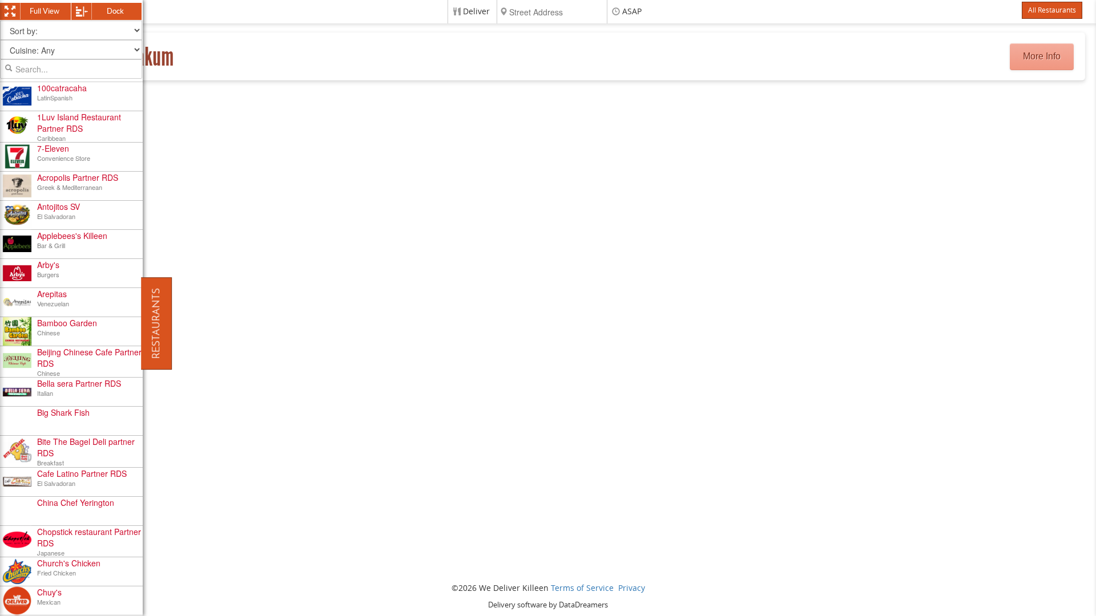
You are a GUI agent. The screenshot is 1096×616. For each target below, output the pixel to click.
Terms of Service (582, 588)
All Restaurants (1052, 10)
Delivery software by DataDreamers (548, 605)
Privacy (631, 588)
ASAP (632, 12)
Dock (115, 11)
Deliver (476, 12)
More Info (1042, 56)
